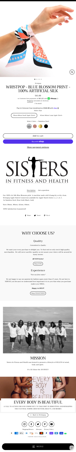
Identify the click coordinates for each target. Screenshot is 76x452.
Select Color (38, 121)
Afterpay (39, 429)
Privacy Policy (49, 429)
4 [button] (39, 79)
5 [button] (41, 79)
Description (31, 190)
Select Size (38, 110)
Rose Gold (35, 126)
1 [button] (34, 79)
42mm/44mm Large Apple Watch (51, 115)
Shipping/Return (28, 429)
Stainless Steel (29, 126)
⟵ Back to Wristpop (38, 415)
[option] (38, 39)
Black (46, 126)
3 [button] (38, 79)
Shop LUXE (38, 264)
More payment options (38, 147)
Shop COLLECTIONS (38, 293)
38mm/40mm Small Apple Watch (24, 115)
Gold (40, 126)
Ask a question (43, 190)
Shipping (30, 101)
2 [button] (36, 79)
